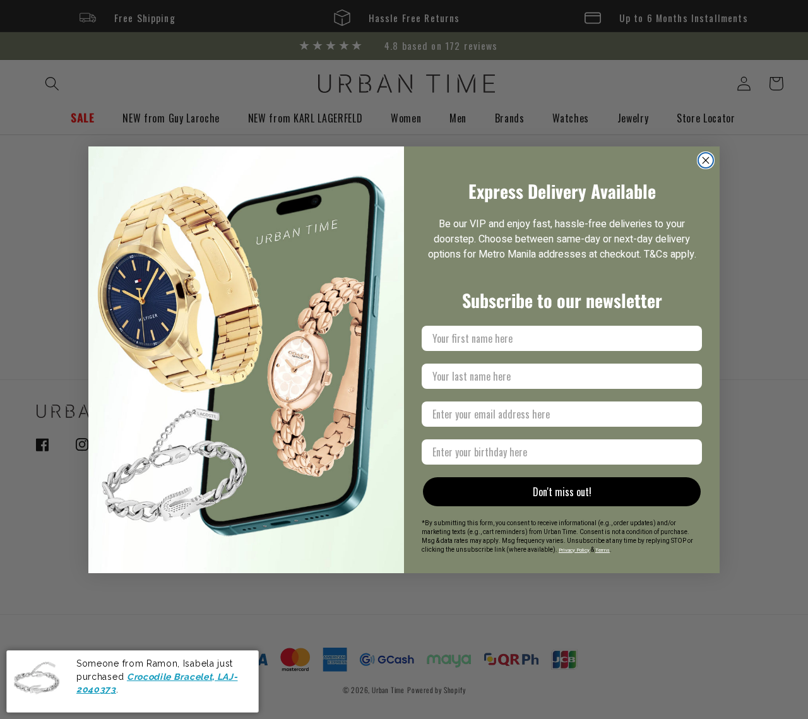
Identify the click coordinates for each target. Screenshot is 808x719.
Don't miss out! (562, 491)
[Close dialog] (705, 160)
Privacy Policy (574, 550)
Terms (602, 550)
